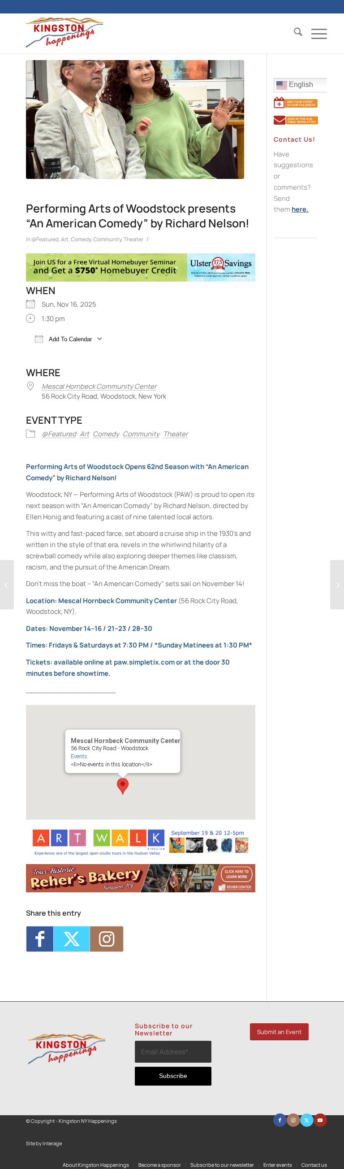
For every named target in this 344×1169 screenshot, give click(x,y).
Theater (133, 239)
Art (65, 239)
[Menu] (314, 33)
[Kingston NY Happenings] (64, 33)
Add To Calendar (69, 339)
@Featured (45, 239)
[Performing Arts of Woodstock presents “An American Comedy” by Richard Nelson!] (135, 119)
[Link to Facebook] (280, 1120)
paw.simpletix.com (144, 662)
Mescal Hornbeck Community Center (99, 386)
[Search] (293, 33)
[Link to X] (307, 1120)
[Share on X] (72, 939)
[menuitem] (293, 33)
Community (107, 239)
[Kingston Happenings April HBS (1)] (140, 279)
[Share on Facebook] (39, 939)
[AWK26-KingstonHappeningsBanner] (140, 853)
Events (79, 756)
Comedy (81, 239)
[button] (122, 786)
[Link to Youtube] (320, 1120)
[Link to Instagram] (106, 939)
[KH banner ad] (140, 890)
